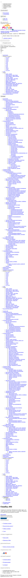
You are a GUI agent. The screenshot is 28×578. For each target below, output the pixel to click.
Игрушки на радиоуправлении (12, 229)
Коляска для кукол (12, 183)
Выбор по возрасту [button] (7, 56)
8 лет (7, 65)
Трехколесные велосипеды (14, 116)
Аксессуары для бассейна (11, 248)
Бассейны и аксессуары (8, 237)
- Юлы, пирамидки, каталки (14, 365)
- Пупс (9, 379)
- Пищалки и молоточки (13, 358)
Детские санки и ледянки (11, 261)
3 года (7, 59)
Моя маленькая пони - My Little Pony (14, 83)
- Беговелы (10, 324)
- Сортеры (10, 406)
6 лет (7, 63)
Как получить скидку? (8, 94)
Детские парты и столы (11, 131)
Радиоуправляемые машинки (14, 233)
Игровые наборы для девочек (14, 173)
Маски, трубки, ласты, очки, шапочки (16, 240)
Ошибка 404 (6, 503)
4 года (7, 61)
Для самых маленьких (10, 135)
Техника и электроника (8, 269)
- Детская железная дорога (14, 383)
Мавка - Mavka (9, 81)
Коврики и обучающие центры (15, 142)
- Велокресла (11, 325)
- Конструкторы (11, 401)
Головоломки (11, 206)
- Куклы (10, 378)
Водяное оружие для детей (14, 222)
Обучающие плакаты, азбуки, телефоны (17, 201)
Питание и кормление (13, 144)
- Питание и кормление (13, 357)
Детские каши (14, 148)
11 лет (7, 69)
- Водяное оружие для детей (14, 410)
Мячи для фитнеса (10, 256)
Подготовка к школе (10, 104)
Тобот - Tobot (9, 88)
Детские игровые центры (11, 245)
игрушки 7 (5, 564)
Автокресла (8, 132)
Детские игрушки (7, 170)
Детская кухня (14, 174)
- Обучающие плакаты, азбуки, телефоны (17, 394)
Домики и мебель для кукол (14, 181)
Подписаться (3, 518)
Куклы (9, 184)
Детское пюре (14, 150)
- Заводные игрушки (12, 351)
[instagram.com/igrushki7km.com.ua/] (6, 553)
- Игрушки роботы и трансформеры (16, 386)
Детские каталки (9, 119)
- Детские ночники (12, 349)
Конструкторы (11, 208)
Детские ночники (12, 137)
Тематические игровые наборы (18, 176)
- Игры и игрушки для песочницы (16, 352)
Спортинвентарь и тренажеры (12, 252)
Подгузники (13, 164)
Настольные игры (12, 200)
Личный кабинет (7, 559)
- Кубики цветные (12, 355)
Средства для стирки (15, 165)
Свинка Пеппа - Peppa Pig (11, 85)
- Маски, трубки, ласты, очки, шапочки (17, 427)
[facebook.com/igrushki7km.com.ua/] (4, 553)
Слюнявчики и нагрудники (17, 156)
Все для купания (12, 136)
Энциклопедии (9, 103)
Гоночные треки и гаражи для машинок (17, 188)
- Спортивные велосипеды (14, 327)
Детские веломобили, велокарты (13, 117)
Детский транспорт (7, 108)
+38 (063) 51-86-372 (7, 38)
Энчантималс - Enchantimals (12, 92)
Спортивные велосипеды (14, 115)
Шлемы (10, 265)
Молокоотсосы (14, 151)
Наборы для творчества (11, 202)
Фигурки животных (12, 167)
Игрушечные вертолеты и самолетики (16, 191)
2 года (7, 58)
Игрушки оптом (6, 502)
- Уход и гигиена (12, 362)
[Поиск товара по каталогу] (13, 45)
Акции (5, 8)
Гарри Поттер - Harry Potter (12, 75)
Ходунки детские (9, 122)
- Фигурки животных (13, 364)
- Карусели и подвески (13, 353)
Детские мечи (11, 224)
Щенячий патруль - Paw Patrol (12, 91)
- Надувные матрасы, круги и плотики (16, 429)
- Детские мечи (11, 412)
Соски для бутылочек (15, 157)
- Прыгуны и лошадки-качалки (15, 360)
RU (6, 18)
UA (7, 19)
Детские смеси (14, 149)
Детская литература (7, 99)
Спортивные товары (7, 250)
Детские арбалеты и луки (14, 223)
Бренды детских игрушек (8, 546)
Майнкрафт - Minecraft (11, 82)
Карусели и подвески (13, 141)
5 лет (7, 62)
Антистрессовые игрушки (14, 204)
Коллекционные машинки (14, 194)
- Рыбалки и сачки (12, 361)
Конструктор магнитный (16, 210)
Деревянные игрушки (10, 197)
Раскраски (8, 105)
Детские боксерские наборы (12, 254)
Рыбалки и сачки (12, 162)
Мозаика (10, 215)
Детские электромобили (11, 109)
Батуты (7, 259)
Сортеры (10, 219)
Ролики (7, 266)
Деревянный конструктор (16, 209)
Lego (4, 71)
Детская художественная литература (14, 102)
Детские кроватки (10, 123)
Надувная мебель (9, 246)
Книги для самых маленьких (12, 101)
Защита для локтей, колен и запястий (16, 263)
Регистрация (6, 12)
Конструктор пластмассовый (17, 212)
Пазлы (9, 217)
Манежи (7, 125)
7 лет (7, 64)
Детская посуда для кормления (17, 147)
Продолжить (3, 514)
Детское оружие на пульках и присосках (17, 226)
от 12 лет (8, 70)
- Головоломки (11, 399)
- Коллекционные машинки (14, 387)
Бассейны (8, 249)
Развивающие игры (10, 199)
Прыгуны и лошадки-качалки (14, 161)
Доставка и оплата (7, 3)
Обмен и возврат (7, 5)
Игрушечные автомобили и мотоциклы (17, 190)
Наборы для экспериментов (14, 216)
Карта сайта (5, 537)
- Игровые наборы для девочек (15, 370)
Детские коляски (7, 169)
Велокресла (10, 112)
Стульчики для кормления (11, 134)
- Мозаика (10, 403)
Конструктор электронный (17, 213)
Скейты (7, 260)
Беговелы (10, 111)
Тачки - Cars (8, 86)
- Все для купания (12, 348)
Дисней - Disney (9, 77)
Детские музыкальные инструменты (14, 220)
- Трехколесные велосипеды (14, 328)
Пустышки (13, 155)
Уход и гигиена (11, 163)
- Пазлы (10, 405)
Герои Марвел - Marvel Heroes (12, 76)
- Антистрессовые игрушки (14, 398)
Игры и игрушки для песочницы (15, 140)
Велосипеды (8, 110)
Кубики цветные (12, 143)
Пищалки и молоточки (13, 158)
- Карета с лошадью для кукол (15, 375)
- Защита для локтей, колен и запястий (16, 451)
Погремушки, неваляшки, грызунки (16, 160)
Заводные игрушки (12, 138)
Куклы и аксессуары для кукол (12, 180)
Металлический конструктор (17, 214)
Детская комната (6, 121)
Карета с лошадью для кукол (14, 182)
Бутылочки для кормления (17, 145)
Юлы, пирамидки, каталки (14, 168)
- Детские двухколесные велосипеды (16, 326)
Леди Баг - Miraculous (10, 79)
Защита (7, 262)
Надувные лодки (9, 247)
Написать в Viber (7, 540)
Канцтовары (6, 268)
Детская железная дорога (13, 189)
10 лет (7, 68)
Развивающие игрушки (11, 203)
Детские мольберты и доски (12, 130)
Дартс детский (9, 255)
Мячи (7, 258)
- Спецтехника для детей (13, 390)
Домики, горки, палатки (11, 127)
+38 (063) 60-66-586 (5, 32)
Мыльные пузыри (10, 236)
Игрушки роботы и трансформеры (16, 193)
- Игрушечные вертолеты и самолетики (17, 385)
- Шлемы (10, 452)
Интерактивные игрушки (14, 207)
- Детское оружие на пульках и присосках (17, 413)
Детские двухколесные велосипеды (16, 114)
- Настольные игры (12, 393)
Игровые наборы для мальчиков (15, 177)
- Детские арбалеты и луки (14, 411)
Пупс (9, 186)
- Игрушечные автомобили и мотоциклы (17, 384)
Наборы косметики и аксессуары (18, 175)
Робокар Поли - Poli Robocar (12, 84)
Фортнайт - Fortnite (10, 89)
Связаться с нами (7, 6)
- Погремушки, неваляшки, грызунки (16, 359)
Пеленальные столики (11, 124)
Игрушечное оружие (10, 221)
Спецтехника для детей (13, 196)
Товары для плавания (10, 239)
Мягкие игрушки (7, 267)
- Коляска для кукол (12, 377)
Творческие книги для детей (12, 106)
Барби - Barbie (9, 73)
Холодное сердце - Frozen (11, 90)
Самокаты (8, 253)
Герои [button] (4, 72)
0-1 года (7, 57)
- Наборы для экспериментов (14, 404)
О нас (4, 531)
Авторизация (6, 14)
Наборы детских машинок (14, 195)
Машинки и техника (10, 187)
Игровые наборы (9, 171)
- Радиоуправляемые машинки (15, 420)
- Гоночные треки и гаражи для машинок (17, 381)
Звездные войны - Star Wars (12, 78)
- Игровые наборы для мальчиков (15, 371)
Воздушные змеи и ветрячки (12, 178)
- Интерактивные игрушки (14, 400)
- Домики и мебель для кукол (14, 374)
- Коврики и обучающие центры (15, 354)
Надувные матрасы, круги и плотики (16, 241)
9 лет (7, 66)
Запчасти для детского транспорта (13, 118)
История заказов (6, 562)
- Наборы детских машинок (14, 388)
